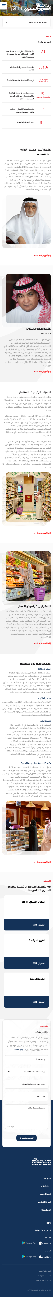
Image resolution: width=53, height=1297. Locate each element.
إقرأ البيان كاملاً (44, 255)
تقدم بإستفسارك (27, 1138)
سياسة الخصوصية (44, 1276)
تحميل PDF (38, 925)
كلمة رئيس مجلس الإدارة (38, 22)
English (13, 6)
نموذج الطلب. (19, 1049)
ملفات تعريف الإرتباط (43, 1280)
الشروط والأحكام (45, 1271)
